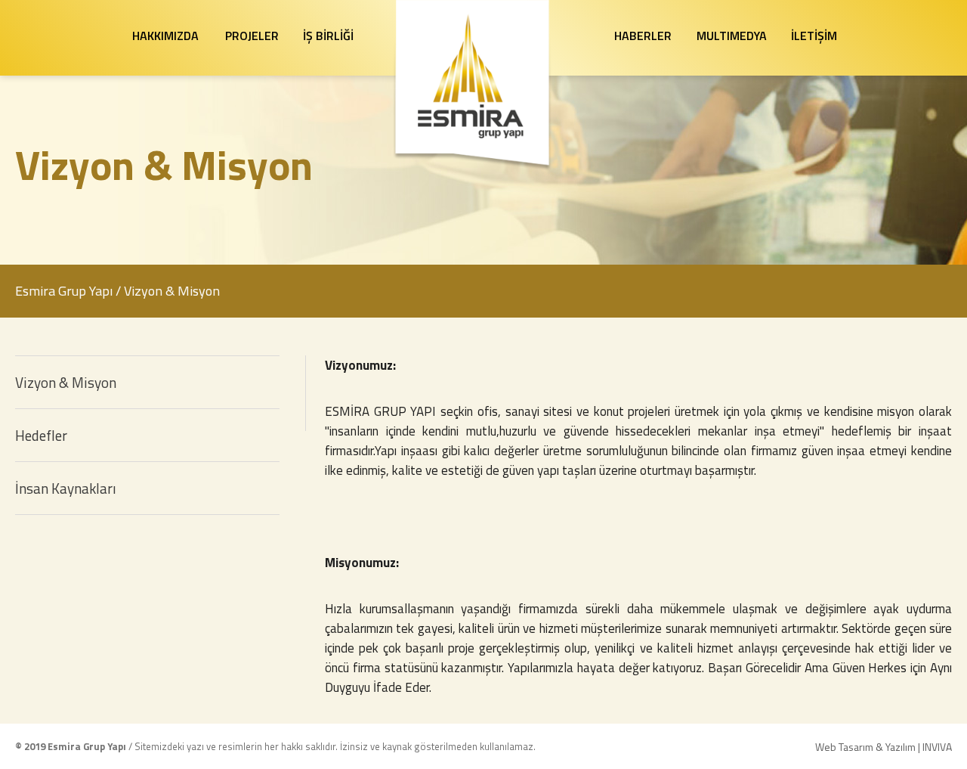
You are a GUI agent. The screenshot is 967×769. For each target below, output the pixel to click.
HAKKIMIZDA (165, 35)
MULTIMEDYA (732, 35)
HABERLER (643, 35)
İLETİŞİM (814, 35)
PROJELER (252, 35)
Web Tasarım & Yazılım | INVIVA (883, 747)
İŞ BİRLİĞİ (328, 35)
